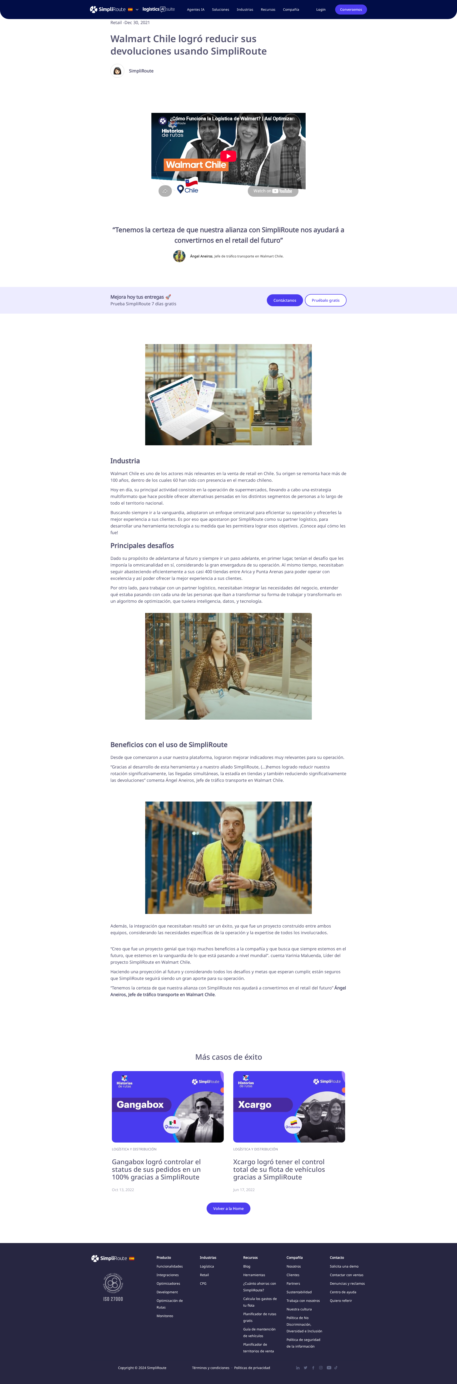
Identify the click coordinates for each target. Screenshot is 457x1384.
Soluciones (220, 9)
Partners (293, 1283)
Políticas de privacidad (252, 1367)
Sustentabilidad (299, 1292)
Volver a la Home (228, 1208)
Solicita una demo (344, 1266)
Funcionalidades (170, 1266)
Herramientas (254, 1275)
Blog (246, 1266)
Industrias (245, 9)
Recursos (268, 9)
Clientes (293, 1275)
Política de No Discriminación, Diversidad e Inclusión (304, 1324)
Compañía (291, 9)
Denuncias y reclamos (347, 1283)
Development (167, 1292)
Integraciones (168, 1275)
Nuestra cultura (299, 1309)
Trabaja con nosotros (303, 1300)
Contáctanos (284, 300)
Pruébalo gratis (326, 300)
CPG (203, 1283)
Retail (204, 1275)
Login (321, 9)
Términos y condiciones (210, 1367)
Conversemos (351, 9)
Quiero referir (341, 1300)
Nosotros (294, 1266)
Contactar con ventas (346, 1275)
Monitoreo (165, 1316)
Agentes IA (195, 9)
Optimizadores (168, 1283)
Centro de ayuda (343, 1292)
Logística (207, 1266)
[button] (220, 9)
